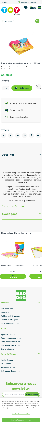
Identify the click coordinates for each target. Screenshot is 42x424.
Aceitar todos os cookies (21, 420)
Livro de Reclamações (10, 323)
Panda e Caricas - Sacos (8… (12, 265)
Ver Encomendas (8, 367)
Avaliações (9, 214)
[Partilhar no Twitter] (10, 135)
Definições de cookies (21, 414)
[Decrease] (4, 88)
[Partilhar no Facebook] (3, 135)
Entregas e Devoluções (10, 345)
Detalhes (8, 154)
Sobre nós (5, 312)
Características (13, 206)
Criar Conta (6, 364)
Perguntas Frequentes (10, 342)
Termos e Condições (9, 320)
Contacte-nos (7, 309)
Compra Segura (7, 349)
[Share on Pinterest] (31, 135)
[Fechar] (38, 401)
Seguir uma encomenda (11, 338)
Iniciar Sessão (7, 360)
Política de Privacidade (10, 316)
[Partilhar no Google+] (24, 135)
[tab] (22, 156)
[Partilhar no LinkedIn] (17, 135)
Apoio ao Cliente (8, 334)
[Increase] (6, 88)
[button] (17, 60)
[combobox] (21, 21)
